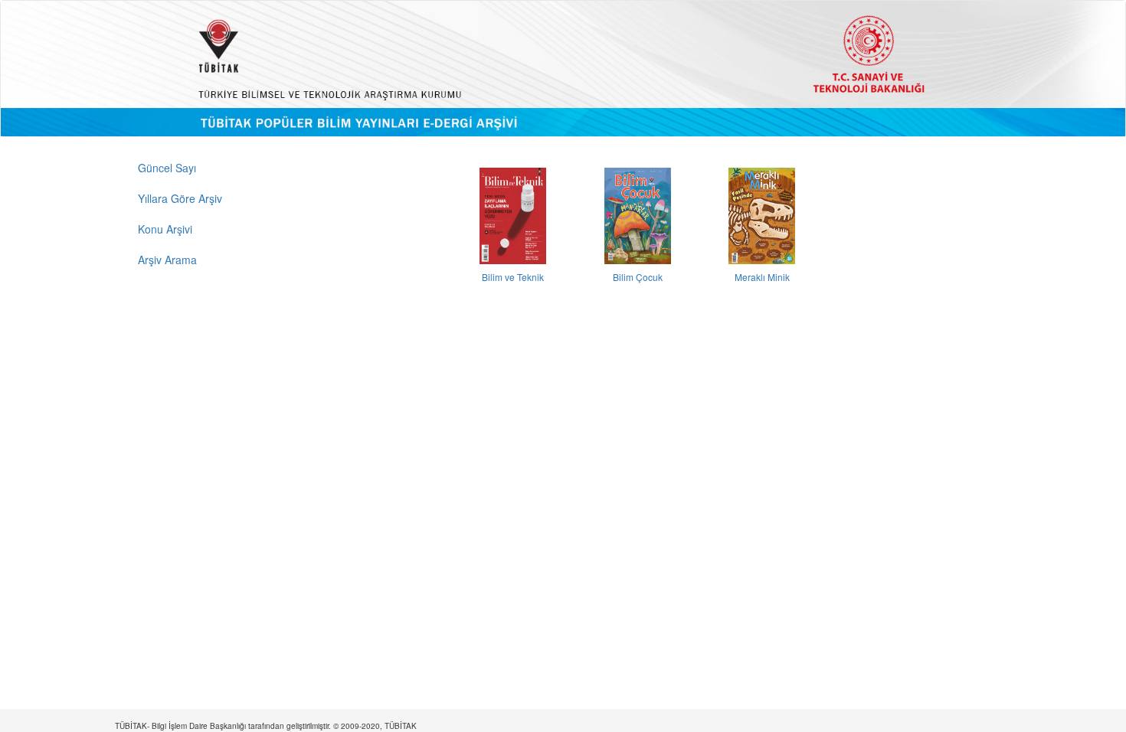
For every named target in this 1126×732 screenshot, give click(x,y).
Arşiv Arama (167, 259)
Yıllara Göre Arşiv (180, 198)
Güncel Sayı (167, 167)
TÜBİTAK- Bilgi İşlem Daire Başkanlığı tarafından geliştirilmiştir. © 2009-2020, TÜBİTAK (266, 726)
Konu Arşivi (165, 229)
